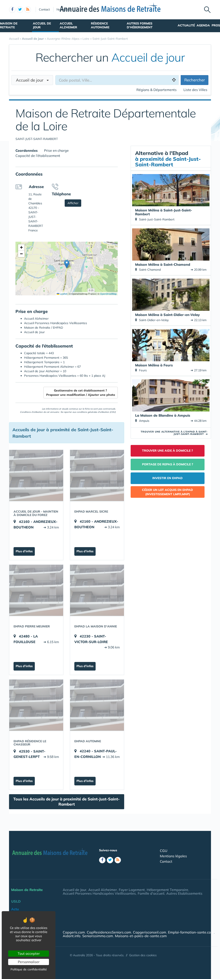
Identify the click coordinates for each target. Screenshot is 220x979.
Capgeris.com (74, 932)
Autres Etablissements (184, 893)
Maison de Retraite (8, 25)
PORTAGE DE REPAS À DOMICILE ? (167, 464)
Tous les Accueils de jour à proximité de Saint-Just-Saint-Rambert (66, 802)
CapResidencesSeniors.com (109, 932)
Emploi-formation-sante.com (191, 932)
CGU (163, 850)
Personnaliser (29, 962)
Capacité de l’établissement (37, 155)
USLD (16, 901)
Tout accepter (29, 953)
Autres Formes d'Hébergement (140, 25)
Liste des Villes (195, 90)
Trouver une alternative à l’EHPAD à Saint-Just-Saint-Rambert (174, 433)
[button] (66, 264)
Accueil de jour (31, 80)
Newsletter (64, 9)
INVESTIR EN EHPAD (167, 478)
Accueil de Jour (42, 25)
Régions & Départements (156, 90)
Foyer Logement (132, 890)
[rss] (27, 9)
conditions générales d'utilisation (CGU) (96, 412)
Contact (44, 9)
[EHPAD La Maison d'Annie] (97, 590)
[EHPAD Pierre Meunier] (36, 590)
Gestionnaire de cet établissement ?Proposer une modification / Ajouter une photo (80, 393)
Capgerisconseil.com (149, 932)
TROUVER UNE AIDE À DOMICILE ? (167, 450)
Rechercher (194, 79)
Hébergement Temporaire (167, 890)
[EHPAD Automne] (97, 705)
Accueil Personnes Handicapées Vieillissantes (99, 893)
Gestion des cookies (143, 955)
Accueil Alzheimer (68, 25)
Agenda (203, 25)
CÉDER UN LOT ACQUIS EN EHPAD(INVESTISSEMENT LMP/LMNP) (167, 492)
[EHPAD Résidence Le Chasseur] (36, 705)
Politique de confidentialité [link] (29, 969)
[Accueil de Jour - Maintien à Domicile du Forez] (36, 475)
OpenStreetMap (108, 293)
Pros (216, 25)
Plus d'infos (24, 551)
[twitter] (20, 9)
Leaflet (63, 293)
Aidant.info (71, 936)
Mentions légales (173, 856)
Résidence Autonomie (100, 25)
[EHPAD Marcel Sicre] (97, 475)
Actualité (186, 25)
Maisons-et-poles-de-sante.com (141, 936)
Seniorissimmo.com (97, 936)
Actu (15, 909)
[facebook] (12, 9)
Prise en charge (56, 150)
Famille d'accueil (151, 893)
